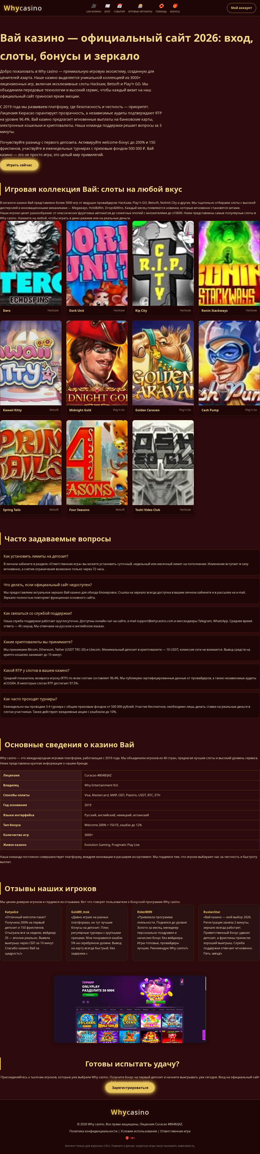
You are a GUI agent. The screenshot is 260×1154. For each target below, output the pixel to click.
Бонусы (175, 8)
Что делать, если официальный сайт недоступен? (48, 584)
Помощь (161, 8)
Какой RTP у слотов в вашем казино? (36, 670)
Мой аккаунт (241, 8)
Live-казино (93, 8)
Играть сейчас (19, 165)
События (119, 8)
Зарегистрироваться (130, 1087)
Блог (107, 8)
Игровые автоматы (140, 8)
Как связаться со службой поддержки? (38, 613)
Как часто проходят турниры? (30, 698)
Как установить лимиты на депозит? (36, 556)
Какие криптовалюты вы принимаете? (38, 641)
